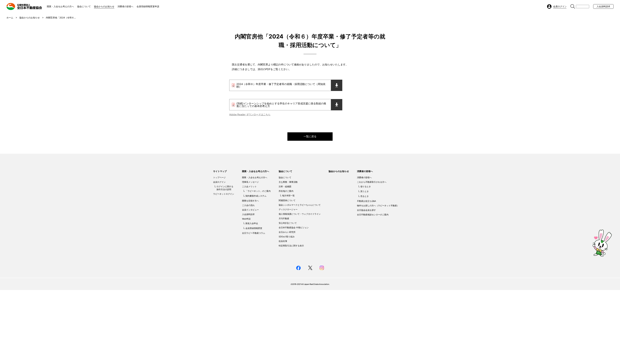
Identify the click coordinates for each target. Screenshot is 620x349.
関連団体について (287, 200)
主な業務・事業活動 (288, 182)
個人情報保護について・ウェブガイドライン (300, 214)
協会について (84, 6)
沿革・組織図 (285, 186)
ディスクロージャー (288, 209)
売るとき (364, 196)
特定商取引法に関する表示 (291, 245)
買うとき (364, 191)
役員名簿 (283, 241)
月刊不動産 (284, 218)
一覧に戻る (310, 136)
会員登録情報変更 (253, 228)
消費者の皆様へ (125, 6)
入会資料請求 (603, 6)
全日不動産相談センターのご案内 (372, 214)
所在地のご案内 (286, 191)
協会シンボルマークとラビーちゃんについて (300, 205)
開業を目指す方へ (250, 200)
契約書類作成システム (255, 196)
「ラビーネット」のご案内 (258, 191)
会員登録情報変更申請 (148, 6)
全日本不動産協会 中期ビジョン (294, 227)
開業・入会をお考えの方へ (60, 6)
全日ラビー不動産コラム (253, 233)
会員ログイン (219, 182)
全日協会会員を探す (366, 210)
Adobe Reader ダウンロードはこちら (249, 114)
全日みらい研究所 (287, 232)
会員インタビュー (250, 209)
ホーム (9, 17)
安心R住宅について (288, 223)
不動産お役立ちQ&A (366, 201)
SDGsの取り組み (287, 236)
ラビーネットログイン (223, 194)
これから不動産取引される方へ (371, 182)
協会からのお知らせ (104, 6)
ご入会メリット (249, 186)
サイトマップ (220, 171)
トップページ (219, 177)
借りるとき (365, 186)
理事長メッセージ (250, 182)
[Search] (572, 6)
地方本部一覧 (288, 195)
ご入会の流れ (248, 205)
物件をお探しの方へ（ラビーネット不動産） (378, 205)
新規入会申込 (251, 223)
